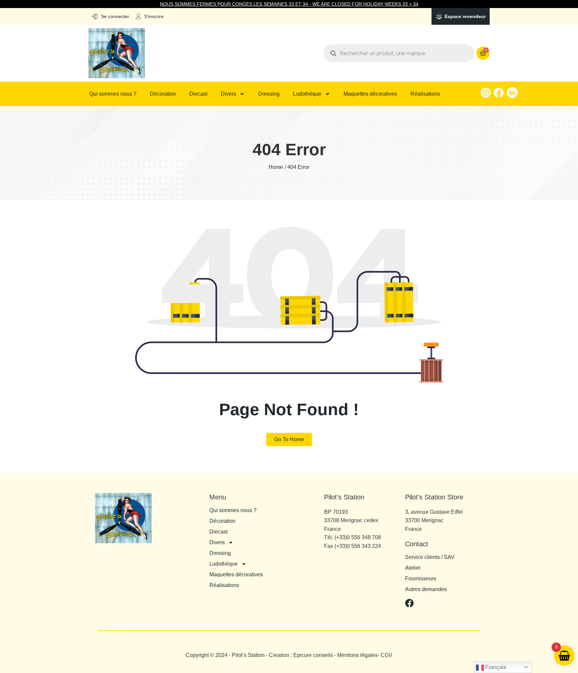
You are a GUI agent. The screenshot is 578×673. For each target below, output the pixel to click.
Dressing (269, 94)
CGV (386, 655)
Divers (228, 94)
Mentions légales (357, 655)
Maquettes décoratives (370, 94)
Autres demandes (426, 589)
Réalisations (425, 94)
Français (495, 667)
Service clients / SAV (430, 557)
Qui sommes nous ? (112, 94)
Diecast (198, 94)
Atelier (412, 568)
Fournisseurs (420, 578)
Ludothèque (307, 94)
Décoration (163, 94)
